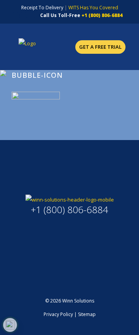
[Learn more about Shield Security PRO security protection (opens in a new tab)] (10, 325)
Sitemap (87, 314)
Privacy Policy (58, 314)
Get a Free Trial (100, 46)
